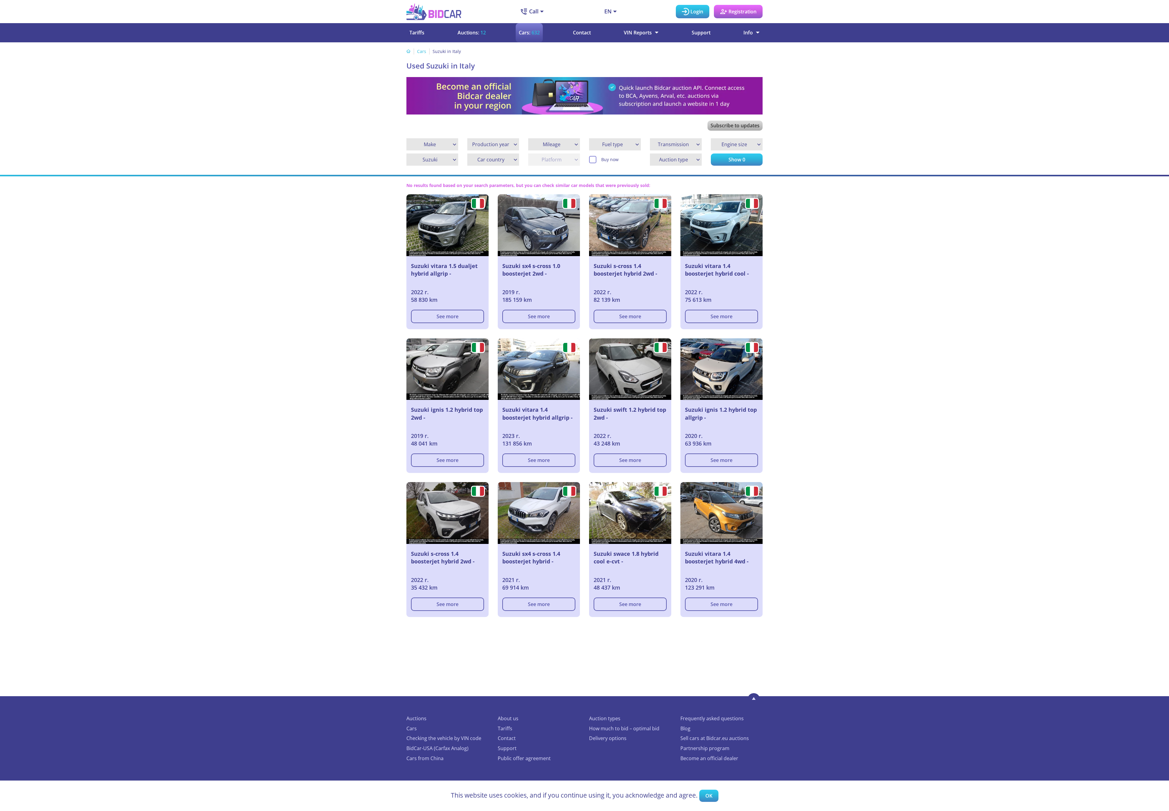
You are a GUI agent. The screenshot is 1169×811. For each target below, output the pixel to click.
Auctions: (472, 32)
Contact (582, 32)
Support (701, 32)
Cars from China (425, 758)
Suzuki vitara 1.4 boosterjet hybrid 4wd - (717, 557)
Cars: (529, 32)
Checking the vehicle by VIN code (443, 738)
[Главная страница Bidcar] (433, 11)
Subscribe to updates (735, 125)
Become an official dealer (709, 758)
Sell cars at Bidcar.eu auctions (714, 738)
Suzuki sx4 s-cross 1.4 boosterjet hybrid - (531, 557)
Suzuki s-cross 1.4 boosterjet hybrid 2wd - (625, 269)
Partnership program (704, 748)
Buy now (610, 159)
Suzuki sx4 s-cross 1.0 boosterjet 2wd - (531, 269)
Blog (685, 728)
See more (447, 316)
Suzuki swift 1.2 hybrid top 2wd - (630, 413)
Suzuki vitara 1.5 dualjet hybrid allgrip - (444, 269)
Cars (421, 51)
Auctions (416, 718)
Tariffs (416, 32)
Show (736, 159)
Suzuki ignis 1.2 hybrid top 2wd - (447, 413)
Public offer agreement (524, 758)
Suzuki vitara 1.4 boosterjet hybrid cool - (717, 269)
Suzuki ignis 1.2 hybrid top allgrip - (721, 413)
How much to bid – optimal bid (624, 728)
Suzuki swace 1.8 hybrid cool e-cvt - (626, 557)
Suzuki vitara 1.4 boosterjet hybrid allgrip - (537, 413)
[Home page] (408, 51)
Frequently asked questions (712, 718)
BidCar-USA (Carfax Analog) (437, 748)
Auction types (604, 718)
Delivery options (608, 738)
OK (708, 795)
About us (508, 718)
